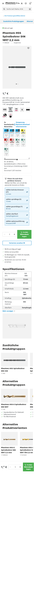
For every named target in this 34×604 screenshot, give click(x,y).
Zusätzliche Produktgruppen (13, 21)
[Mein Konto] (22, 3)
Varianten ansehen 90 (17, 243)
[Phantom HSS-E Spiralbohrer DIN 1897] (14, 396)
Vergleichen (17, 43)
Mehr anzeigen (8, 311)
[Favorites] (25, 3)
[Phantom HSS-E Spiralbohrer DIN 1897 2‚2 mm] (9, 439)
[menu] (3, 3)
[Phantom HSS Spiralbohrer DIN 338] (14, 360)
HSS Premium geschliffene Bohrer (14, 16)
